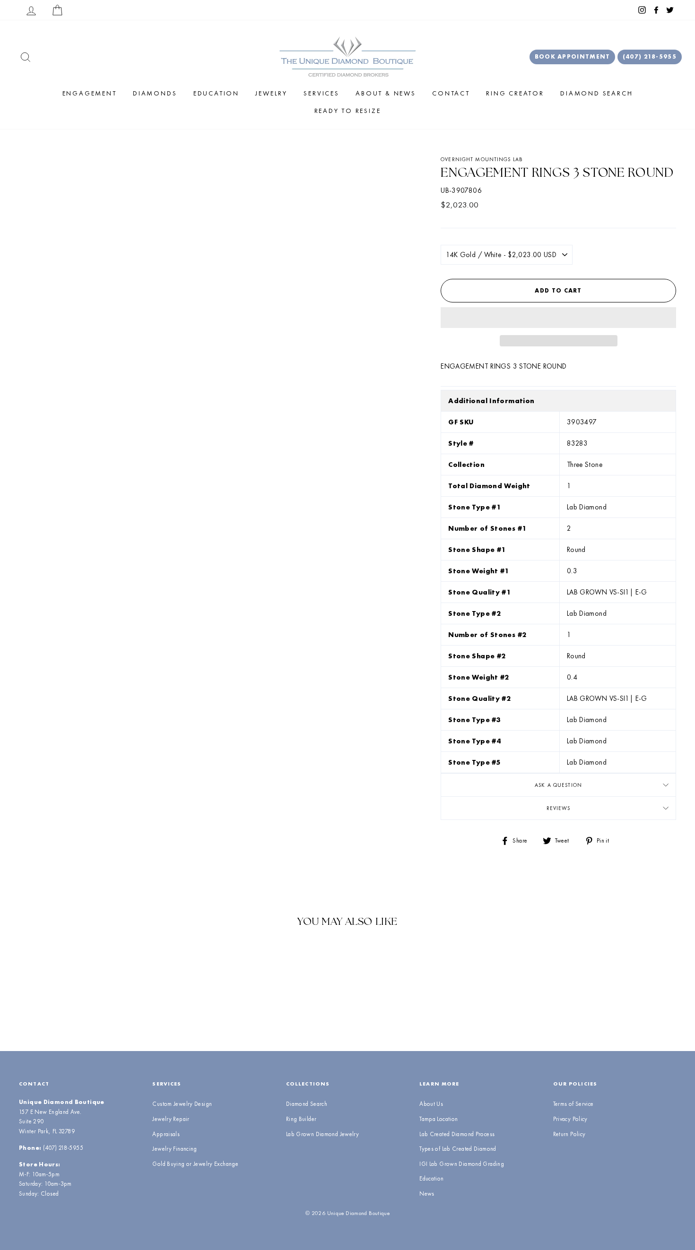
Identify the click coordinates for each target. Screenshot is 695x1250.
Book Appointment (572, 56)
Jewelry (271, 93)
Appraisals (166, 1134)
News (426, 1194)
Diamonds (155, 93)
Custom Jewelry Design (182, 1104)
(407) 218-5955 (650, 56)
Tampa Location (438, 1119)
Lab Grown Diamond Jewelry (322, 1134)
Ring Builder (301, 1119)
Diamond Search (596, 93)
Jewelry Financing (174, 1149)
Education (216, 93)
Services (321, 93)
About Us (431, 1104)
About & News (386, 93)
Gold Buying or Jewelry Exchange (195, 1164)
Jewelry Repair (170, 1119)
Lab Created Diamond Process (457, 1134)
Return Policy (569, 1134)
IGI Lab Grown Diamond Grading (461, 1164)
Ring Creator (515, 93)
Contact (451, 93)
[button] (558, 317)
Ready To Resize (347, 110)
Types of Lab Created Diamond (457, 1149)
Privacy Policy (570, 1119)
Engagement (89, 93)
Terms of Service (573, 1104)
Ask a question (558, 785)
